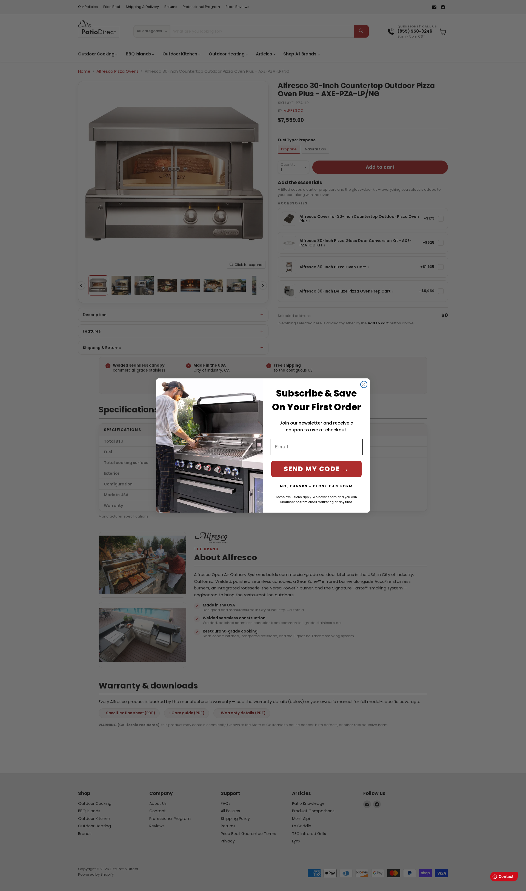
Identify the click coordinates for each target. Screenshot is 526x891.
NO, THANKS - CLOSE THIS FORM (316, 486)
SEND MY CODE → (316, 468)
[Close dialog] (364, 384)
